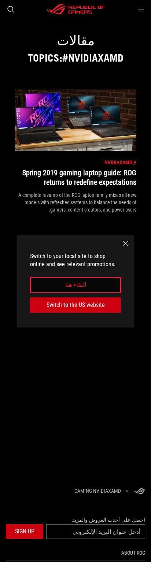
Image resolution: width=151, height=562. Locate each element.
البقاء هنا (75, 285)
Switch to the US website (76, 304)
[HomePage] (139, 491)
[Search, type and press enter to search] (10, 9)
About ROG (133, 553)
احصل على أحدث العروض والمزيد (108, 520)
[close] (125, 243)
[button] (140, 9)
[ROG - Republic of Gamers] (75, 9)
